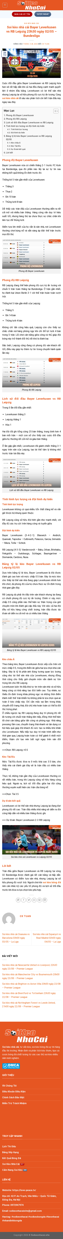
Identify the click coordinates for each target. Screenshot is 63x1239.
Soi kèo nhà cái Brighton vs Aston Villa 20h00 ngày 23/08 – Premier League (31, 985)
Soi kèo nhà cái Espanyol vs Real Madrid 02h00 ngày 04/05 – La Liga (47, 938)
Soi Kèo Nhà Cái (31, 23)
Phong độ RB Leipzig (16, 119)
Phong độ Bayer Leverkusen (20, 115)
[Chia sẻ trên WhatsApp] (18, 900)
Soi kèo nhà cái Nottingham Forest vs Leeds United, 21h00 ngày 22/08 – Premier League (28, 1004)
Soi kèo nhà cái (10, 1047)
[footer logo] (26, 1035)
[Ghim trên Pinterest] (39, 900)
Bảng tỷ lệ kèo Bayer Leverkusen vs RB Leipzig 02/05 (29, 138)
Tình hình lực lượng (19, 129)
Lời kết (9, 152)
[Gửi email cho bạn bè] (34, 900)
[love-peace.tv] (31, 5)
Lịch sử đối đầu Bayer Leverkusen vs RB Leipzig (29, 122)
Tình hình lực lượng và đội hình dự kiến (25, 126)
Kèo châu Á (16, 143)
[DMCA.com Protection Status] (11, 1065)
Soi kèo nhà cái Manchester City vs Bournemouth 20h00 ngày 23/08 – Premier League (30, 976)
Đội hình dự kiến (18, 133)
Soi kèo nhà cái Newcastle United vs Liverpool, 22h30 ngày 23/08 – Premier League (29, 967)
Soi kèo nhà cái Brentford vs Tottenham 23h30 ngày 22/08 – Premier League (29, 995)
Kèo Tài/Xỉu (16, 146)
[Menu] (4, 5)
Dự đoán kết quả (18, 149)
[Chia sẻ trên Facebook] (23, 900)
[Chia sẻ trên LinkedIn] (44, 900)
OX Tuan (45, 44)
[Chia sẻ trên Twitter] (28, 900)
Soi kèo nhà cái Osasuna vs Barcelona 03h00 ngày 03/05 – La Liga (16, 938)
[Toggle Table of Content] (54, 111)
